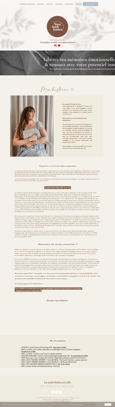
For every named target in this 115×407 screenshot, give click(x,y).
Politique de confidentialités (61, 399)
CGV (71, 399)
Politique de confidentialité (76, 404)
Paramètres (99, 404)
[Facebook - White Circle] (52, 392)
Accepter (108, 404)
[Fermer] (113, 404)
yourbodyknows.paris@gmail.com (60, 401)
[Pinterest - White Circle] (56, 392)
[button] (40, 4)
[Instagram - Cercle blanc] (60, 392)
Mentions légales (47, 399)
